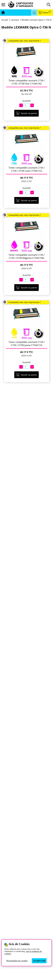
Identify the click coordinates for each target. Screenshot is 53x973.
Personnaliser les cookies (17, 961)
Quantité (26, 101)
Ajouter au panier (29, 113)
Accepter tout (39, 961)
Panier (46, 12)
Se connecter (34, 12)
